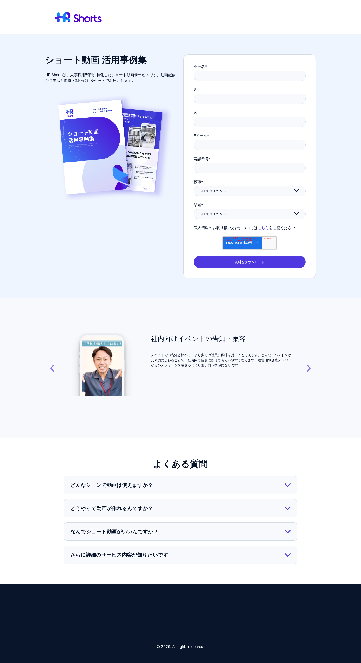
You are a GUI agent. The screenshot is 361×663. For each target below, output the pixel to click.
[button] (180, 485)
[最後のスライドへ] (52, 368)
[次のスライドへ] (308, 368)
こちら (263, 228)
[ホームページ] (78, 17)
